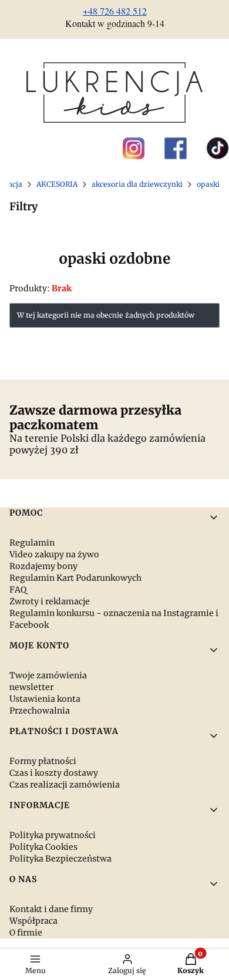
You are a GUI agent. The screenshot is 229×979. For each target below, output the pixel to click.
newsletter (31, 687)
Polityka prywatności (52, 835)
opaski (208, 184)
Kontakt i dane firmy (51, 909)
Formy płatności (42, 761)
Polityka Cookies (43, 847)
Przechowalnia (39, 710)
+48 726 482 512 (115, 11)
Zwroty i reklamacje (49, 601)
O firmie (25, 932)
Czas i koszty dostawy (53, 773)
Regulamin (32, 542)
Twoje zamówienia (48, 675)
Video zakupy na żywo (54, 554)
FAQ (17, 589)
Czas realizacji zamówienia (64, 784)
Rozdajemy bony (43, 566)
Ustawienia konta (44, 699)
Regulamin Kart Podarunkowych (75, 578)
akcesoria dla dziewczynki (137, 184)
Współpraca (33, 921)
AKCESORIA (57, 184)
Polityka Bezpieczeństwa (60, 858)
